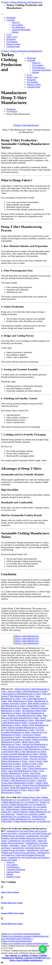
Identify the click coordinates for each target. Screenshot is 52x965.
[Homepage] (21, 51)
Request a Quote (13, 44)
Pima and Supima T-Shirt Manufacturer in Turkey (25, 695)
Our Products (12, 42)
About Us (16, 22)
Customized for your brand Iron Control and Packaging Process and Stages (25, 855)
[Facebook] (20, 934)
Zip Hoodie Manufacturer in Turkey (16, 739)
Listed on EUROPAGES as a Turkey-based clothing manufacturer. (29, 959)
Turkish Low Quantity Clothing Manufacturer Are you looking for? (25, 801)
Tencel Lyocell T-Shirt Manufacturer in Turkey (23, 719)
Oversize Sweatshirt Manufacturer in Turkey (19, 754)
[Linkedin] (24, 943)
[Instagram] (26, 938)
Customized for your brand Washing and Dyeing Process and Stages (25, 851)
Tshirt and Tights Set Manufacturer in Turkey (20, 778)
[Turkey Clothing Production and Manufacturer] (21, 2)
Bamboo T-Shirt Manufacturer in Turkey (25, 715)
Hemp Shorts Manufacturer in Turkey (24, 788)
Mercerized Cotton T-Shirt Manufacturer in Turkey (26, 721)
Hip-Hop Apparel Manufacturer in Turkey (24, 755)
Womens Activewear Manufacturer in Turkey (27, 747)
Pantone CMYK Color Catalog (12, 913)
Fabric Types (11, 37)
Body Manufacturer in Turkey (20, 701)
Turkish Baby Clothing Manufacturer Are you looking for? (25, 821)
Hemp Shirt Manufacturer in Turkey (25, 787)
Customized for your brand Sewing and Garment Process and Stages (22, 849)
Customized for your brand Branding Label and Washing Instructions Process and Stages (25, 838)
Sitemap (15, 32)
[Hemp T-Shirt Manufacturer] (26, 125)
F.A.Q (9, 34)
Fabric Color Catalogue (10, 892)
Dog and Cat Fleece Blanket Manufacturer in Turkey (24, 760)
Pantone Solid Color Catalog (12, 903)
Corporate (10, 20)
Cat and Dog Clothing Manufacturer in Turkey (21, 736)
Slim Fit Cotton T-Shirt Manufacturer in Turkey (28, 691)
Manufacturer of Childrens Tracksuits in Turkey (24, 702)
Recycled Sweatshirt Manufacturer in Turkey (22, 731)
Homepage (11, 17)
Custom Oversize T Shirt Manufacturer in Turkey (23, 779)
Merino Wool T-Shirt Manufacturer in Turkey (20, 743)
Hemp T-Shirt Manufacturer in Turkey (20, 791)
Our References (18, 27)
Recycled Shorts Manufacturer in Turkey (18, 730)
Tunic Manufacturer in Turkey (20, 697)
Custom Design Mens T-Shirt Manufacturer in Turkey (23, 751)
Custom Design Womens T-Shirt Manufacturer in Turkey (25, 749)
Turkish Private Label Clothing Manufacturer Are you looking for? (24, 798)
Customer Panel (13, 46)
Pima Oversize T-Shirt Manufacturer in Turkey (21, 767)
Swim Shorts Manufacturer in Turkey (21, 774)
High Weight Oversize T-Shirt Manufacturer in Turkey (25, 704)
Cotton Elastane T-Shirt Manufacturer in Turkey (21, 694)
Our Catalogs (17, 25)
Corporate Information (21, 29)
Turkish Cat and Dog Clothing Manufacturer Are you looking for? (25, 803)
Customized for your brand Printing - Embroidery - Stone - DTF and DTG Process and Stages (24, 845)
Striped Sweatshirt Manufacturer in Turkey (26, 727)
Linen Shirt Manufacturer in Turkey (23, 771)
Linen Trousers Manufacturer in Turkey (22, 772)
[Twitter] (16, 941)
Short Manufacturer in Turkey (34, 775)
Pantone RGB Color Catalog (12, 924)
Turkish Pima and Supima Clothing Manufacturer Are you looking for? (23, 817)
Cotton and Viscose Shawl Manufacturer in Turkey (23, 781)
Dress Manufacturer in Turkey (34, 737)
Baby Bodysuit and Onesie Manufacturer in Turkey (24, 716)
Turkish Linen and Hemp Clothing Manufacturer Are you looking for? (23, 815)
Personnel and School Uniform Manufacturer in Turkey (24, 757)
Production (11, 39)
